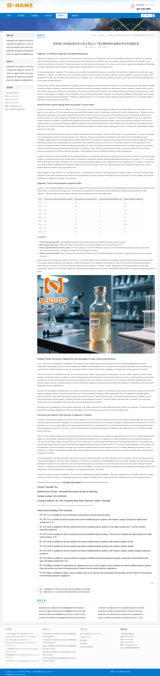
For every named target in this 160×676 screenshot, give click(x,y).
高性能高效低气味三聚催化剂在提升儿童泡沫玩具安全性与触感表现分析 (120, 614)
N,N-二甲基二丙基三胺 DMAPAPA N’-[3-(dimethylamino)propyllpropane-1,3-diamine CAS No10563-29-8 (20, 642)
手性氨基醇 (83, 644)
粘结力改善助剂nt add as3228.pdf (90, 634)
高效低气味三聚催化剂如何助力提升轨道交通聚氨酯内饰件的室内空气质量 (62, 611)
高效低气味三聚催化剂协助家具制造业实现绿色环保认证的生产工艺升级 (120, 618)
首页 (9, 16)
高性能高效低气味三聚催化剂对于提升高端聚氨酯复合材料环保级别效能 (61, 608)
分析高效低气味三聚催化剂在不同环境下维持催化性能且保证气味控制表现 (121, 608)
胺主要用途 (83, 640)
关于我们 (20, 16)
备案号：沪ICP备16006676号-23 (120, 672)
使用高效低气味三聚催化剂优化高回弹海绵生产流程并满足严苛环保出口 (120, 611)
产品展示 (34, 16)
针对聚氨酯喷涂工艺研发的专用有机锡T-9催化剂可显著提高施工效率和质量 (66, 589)
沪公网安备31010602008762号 (15, 674)
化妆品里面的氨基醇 (86, 647)
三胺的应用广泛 (85, 637)
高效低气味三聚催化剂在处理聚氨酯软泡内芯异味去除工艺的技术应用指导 (62, 614)
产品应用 (48, 16)
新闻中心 (61, 16)
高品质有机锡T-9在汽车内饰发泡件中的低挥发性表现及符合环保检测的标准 (66, 592)
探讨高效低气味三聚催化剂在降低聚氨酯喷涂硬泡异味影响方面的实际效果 (62, 618)
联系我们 (75, 16)
